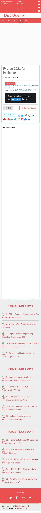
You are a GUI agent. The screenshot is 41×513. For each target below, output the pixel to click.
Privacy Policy (23, 508)
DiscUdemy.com (22, 506)
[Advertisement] (20, 44)
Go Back (8, 108)
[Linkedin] (39, 4)
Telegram (17, 99)
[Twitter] (39, 8)
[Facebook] (39, 11)
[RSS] (39, 1)
